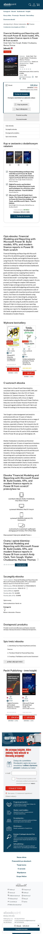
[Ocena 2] (22, 69)
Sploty (25, 901)
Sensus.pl (12, 892)
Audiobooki (21, 11)
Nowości (22, 15)
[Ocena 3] (24, 69)
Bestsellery (30, 15)
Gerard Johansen (13, 192)
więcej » (33, 783)
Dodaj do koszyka (21, 94)
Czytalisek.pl (13, 901)
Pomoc (28, 535)
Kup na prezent (22, 104)
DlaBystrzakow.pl (15, 895)
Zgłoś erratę (7, 600)
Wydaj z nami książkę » (21, 810)
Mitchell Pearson (29, 205)
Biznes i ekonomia (9, 612)
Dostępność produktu (12, 133)
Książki (28, 11)
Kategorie (7, 11)
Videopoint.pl (14, 898)
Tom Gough (18, 179)
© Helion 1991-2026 (9, 916)
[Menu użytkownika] (34, 4)
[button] (35, 338)
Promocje (15, 15)
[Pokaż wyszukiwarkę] (30, 4)
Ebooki (13, 11)
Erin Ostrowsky (20, 205)
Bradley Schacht (13, 207)
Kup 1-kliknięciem (22, 109)
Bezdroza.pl (27, 895)
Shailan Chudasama (30, 58)
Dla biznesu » (18, 826)
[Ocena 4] (26, 69)
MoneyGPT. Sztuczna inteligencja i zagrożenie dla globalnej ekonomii (13, 358)
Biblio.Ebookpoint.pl (15, 904)
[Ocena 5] (28, 69)
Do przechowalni (21, 119)
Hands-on (35, 61)
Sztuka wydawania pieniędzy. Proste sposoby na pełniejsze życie (29, 361)
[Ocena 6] (30, 69)
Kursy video (7, 15)
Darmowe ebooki (9, 19)
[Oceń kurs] (9, 565)
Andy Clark (29, 56)
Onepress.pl (27, 889)
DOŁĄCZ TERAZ (15, 788)
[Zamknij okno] (38, 925)
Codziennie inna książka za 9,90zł (14, 27)
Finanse (18, 612)
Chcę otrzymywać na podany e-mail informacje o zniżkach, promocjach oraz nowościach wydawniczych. (26, 780)
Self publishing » (19, 844)
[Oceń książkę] (29, 69)
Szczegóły (11, 129)
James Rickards (11, 360)
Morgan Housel (27, 364)
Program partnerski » (21, 802)
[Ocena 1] (20, 69)
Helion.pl (12, 889)
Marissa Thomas (25, 60)
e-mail (8, 773)
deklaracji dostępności (29, 629)
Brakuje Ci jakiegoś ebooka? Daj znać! (24, 835)
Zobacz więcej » (11, 796)
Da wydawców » (19, 818)
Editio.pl (26, 892)
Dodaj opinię (21, 565)
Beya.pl (26, 898)
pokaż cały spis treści (15, 662)
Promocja (7, 52)
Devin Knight (12, 205)
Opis (10, 126)
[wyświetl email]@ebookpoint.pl (26, 920)
